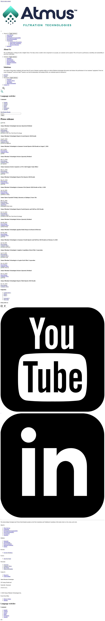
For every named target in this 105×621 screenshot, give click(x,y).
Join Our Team (7, 558)
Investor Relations (8, 552)
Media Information (11, 83)
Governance (10, 40)
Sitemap (6, 600)
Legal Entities (7, 576)
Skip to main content (6, 1)
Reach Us (6, 575)
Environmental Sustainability (14, 37)
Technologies (10, 59)
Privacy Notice (7, 599)
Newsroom (6, 77)
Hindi (5, 106)
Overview (9, 79)
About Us (6, 33)
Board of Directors (14, 44)
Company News (11, 80)
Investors (6, 74)
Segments (9, 58)
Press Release (4, 130)
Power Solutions (11, 61)
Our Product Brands (5, 112)
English (5, 102)
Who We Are (10, 35)
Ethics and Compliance (15, 43)
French (5, 105)
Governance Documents (16, 42)
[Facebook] (5, 306)
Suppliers (9, 46)
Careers (5, 76)
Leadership (9, 36)
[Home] (39, 29)
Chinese (6, 104)
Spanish (6, 109)
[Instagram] (2, 306)
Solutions (6, 56)
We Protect (9, 82)
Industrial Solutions (11, 62)
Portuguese (6, 108)
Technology (3, 204)
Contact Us (6, 84)
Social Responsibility (12, 39)
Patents (8, 64)
